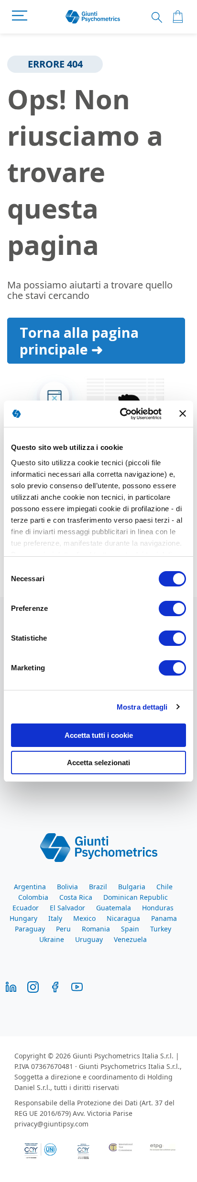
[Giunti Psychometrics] (98, 846)
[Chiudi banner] (182, 413)
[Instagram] (33, 986)
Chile (164, 886)
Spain (130, 928)
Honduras (158, 907)
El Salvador (67, 907)
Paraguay (30, 928)
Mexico (84, 918)
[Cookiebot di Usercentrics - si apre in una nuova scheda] (122, 414)
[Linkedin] (11, 986)
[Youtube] (77, 986)
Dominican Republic (135, 897)
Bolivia (67, 886)
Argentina (30, 886)
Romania (96, 928)
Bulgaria (131, 886)
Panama (164, 918)
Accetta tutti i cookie (99, 735)
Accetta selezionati (98, 762)
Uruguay (89, 939)
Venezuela (130, 939)
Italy (55, 918)
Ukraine (51, 939)
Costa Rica (75, 897)
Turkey (160, 928)
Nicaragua (123, 918)
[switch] (172, 609)
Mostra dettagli (142, 707)
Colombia (33, 897)
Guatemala (113, 907)
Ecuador (25, 907)
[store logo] (93, 17)
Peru (63, 928)
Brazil (98, 886)
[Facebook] (55, 986)
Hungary (23, 918)
